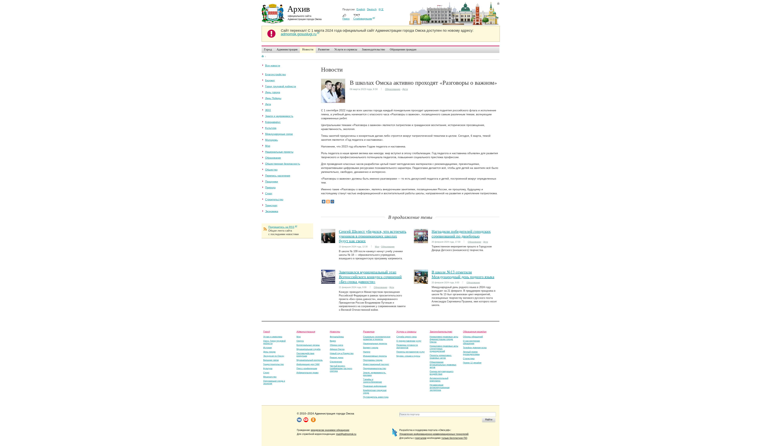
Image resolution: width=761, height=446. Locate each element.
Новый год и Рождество (342, 353)
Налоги (366, 352)
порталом (420, 438)
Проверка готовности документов (407, 346)
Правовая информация (374, 386)
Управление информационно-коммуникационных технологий (433, 434)
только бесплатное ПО (454, 438)
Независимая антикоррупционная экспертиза (439, 387)
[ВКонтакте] (323, 201)
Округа (300, 341)
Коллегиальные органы (308, 345)
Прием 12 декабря (472, 362)
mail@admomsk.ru (346, 434)
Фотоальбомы (337, 336)
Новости (335, 331)
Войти (498, 3)
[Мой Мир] (332, 201)
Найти (488, 419)
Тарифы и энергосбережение (372, 380)
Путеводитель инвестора (375, 397)
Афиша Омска (337, 349)
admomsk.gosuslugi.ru (298, 34)
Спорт (266, 372)
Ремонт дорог (336, 357)
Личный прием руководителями (471, 353)
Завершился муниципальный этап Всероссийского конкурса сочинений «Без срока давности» (370, 276)
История (267, 347)
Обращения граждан (475, 331)
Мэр (377, 246)
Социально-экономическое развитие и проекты (376, 337)
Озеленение (336, 361)
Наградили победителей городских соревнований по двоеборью (461, 234)
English (361, 9)
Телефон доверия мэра (475, 347)
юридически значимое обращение (330, 430)
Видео (333, 341)
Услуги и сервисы (406, 331)
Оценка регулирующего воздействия (441, 372)
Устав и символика (272, 336)
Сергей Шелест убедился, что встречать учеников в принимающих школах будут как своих (372, 236)
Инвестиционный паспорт (376, 364)
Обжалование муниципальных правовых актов (443, 364)
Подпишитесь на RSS (281, 227)
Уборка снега (336, 345)
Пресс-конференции (306, 368)
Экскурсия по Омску (273, 356)
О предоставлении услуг (408, 341)
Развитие (369, 331)
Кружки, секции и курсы (408, 356)
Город (266, 331)
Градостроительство (273, 364)
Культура (267, 368)
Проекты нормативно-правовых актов (441, 356)
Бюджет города (370, 347)
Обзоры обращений (473, 336)
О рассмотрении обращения (471, 342)
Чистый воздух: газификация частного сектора (341, 368)
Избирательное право (307, 372)
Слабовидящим (362, 18)
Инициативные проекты (375, 356)
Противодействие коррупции (305, 354)
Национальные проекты (375, 343)
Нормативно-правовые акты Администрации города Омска (444, 339)
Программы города (372, 360)
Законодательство (441, 331)
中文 (381, 9)
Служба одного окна (406, 336)
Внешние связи (271, 360)
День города (269, 352)
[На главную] (263, 56)
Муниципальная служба (308, 349)
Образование (392, 89)
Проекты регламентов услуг (410, 352)
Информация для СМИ (307, 364)
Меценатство (269, 377)
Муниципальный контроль (309, 360)
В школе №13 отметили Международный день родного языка (463, 274)
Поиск (346, 18)
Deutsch (372, 9)
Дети (405, 89)
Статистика (468, 358)
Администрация (305, 331)
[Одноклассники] (328, 201)
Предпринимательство (374, 368)
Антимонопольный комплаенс (439, 379)
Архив (298, 8)
